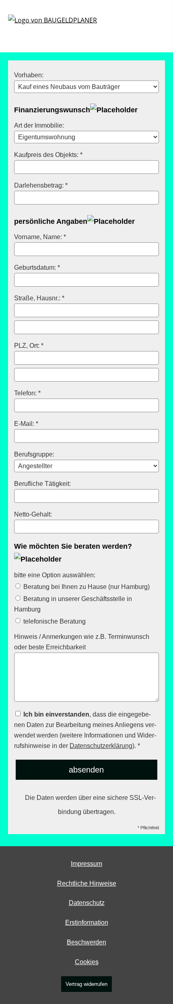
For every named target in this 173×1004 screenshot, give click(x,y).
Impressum (86, 863)
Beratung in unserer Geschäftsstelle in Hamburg (73, 604)
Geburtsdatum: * (37, 267)
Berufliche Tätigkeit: (42, 483)
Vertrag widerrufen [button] (86, 984)
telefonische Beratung (54, 621)
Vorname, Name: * (40, 236)
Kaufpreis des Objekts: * (48, 154)
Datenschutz (87, 902)
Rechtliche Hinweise (86, 883)
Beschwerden (86, 942)
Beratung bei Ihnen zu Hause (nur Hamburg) (86, 586)
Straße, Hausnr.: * (39, 298)
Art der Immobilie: (39, 125)
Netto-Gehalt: (33, 514)
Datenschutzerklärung (101, 745)
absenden (86, 769)
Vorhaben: (28, 75)
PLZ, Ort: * (28, 345)
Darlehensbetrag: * (41, 185)
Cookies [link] (87, 962)
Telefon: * (27, 393)
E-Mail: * (26, 423)
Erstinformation (86, 922)
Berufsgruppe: (34, 454)
